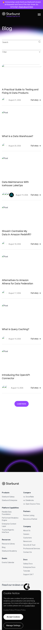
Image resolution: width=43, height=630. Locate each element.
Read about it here (26, 7)
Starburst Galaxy (8, 497)
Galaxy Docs (28, 564)
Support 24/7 (28, 574)
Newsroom (27, 541)
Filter (21, 52)
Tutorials (26, 571)
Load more (21, 404)
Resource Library (8, 544)
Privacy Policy (20, 610)
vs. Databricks (28, 500)
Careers (26, 534)
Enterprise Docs (29, 567)
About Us (26, 530)
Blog (3, 547)
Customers (27, 538)
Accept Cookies (13, 617)
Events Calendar (8, 562)
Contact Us (27, 552)
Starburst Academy (9, 551)
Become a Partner (30, 519)
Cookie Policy (29, 606)
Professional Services (31, 548)
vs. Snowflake (28, 497)
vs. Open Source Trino (31, 504)
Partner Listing (28, 515)
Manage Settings (13, 625)
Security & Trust (29, 545)
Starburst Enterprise (9, 500)
